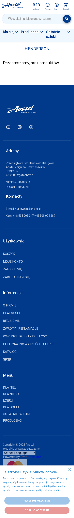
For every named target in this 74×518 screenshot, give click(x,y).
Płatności (11, 313)
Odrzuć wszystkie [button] (36, 510)
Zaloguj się (12, 269)
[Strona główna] (12, 6)
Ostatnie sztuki (16, 414)
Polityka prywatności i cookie (28, 344)
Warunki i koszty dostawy (25, 336)
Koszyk (9, 254)
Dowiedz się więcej (14, 494)
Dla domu (11, 407)
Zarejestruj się (16, 277)
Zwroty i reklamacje (20, 328)
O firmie (9, 305)
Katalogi (10, 352)
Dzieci (8, 401)
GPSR (7, 359)
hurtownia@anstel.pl (28, 208)
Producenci (12, 420)
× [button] (69, 469)
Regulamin (11, 321)
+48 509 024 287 (44, 215)
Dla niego (11, 394)
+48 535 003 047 (23, 215)
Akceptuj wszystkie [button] (37, 500)
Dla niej (13, 38)
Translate (34, 457)
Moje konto (13, 261)
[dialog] (37, 491)
